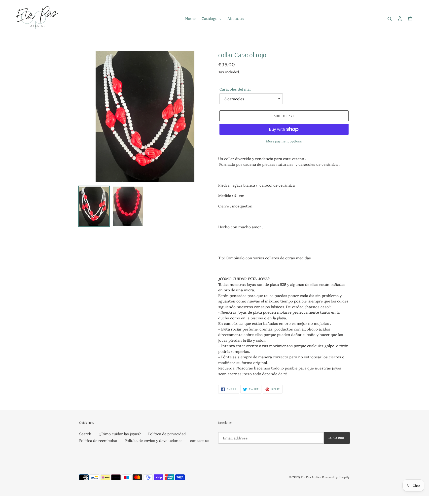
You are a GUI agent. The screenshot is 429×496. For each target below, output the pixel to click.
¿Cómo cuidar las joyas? (120, 433)
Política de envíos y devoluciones (153, 440)
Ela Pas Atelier (311, 477)
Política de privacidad (167, 433)
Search (85, 433)
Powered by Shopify (336, 477)
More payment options (284, 141)
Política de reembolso (98, 440)
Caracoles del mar (235, 89)
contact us (199, 440)
